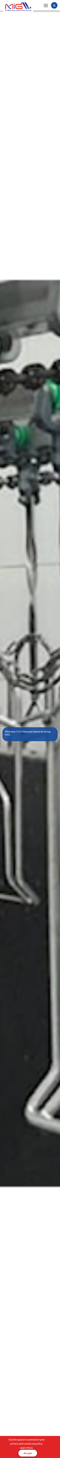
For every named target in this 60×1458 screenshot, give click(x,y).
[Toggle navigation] (45, 5)
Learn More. (26, 1447)
